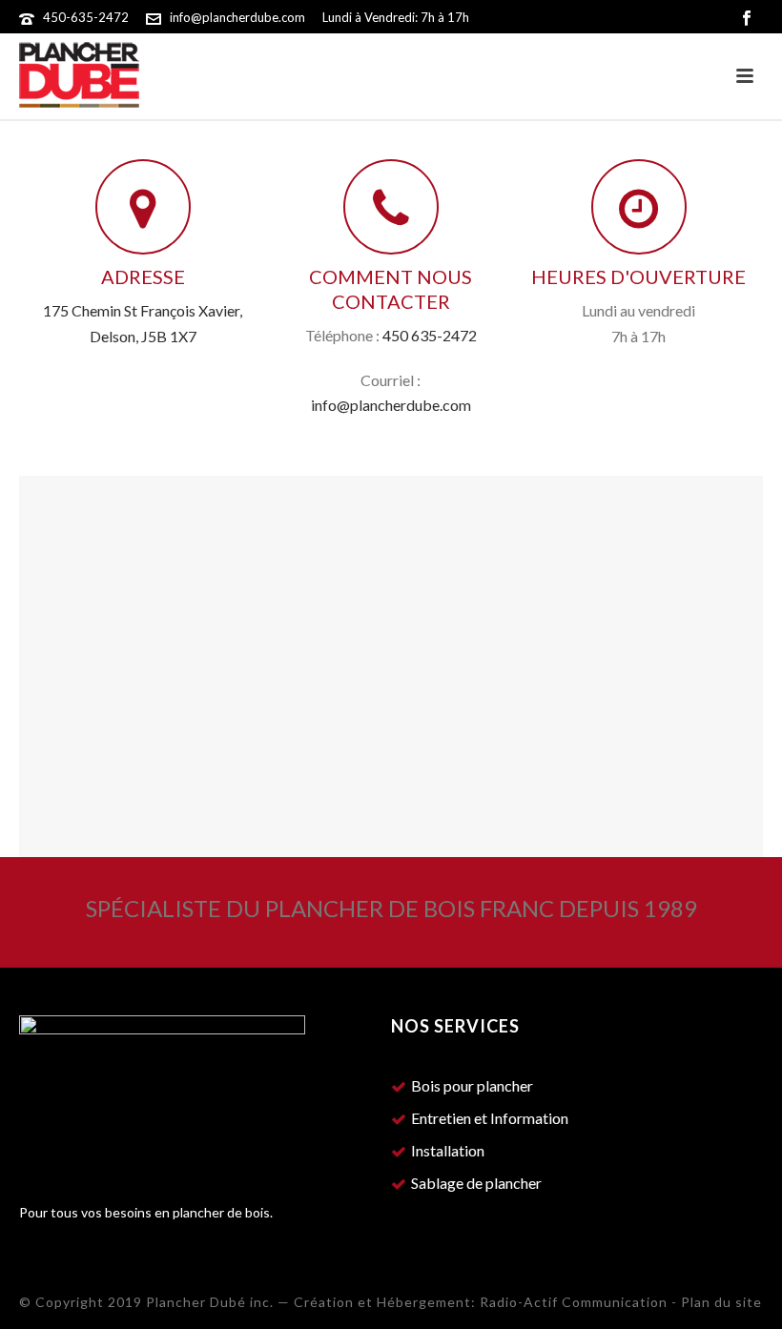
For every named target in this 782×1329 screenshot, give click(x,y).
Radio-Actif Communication (574, 1302)
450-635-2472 (86, 17)
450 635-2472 (429, 335)
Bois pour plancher (472, 1085)
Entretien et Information (489, 1118)
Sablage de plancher (476, 1183)
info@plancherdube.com (237, 17)
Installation (447, 1150)
